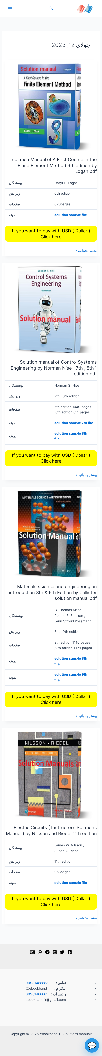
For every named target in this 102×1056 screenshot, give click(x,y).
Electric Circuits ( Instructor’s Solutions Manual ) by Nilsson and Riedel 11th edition (51, 830)
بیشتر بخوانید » (86, 250)
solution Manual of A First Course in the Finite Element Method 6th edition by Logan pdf (54, 165)
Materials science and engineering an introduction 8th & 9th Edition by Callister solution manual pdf (53, 592)
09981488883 (37, 983)
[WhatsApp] (40, 952)
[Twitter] (62, 952)
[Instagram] (54, 952)
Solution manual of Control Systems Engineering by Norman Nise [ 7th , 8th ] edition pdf (54, 367)
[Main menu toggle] (10, 8)
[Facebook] (69, 952)
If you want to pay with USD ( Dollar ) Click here (51, 233)
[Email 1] (32, 952)
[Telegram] (47, 952)
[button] (51, 8)
